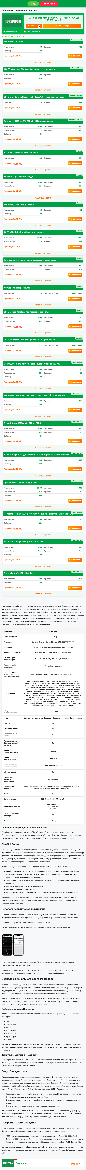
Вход (33, 4)
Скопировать (75, 56)
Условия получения (43, 62)
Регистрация (49, 4)
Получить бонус (62, 26)
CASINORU (17, 56)
